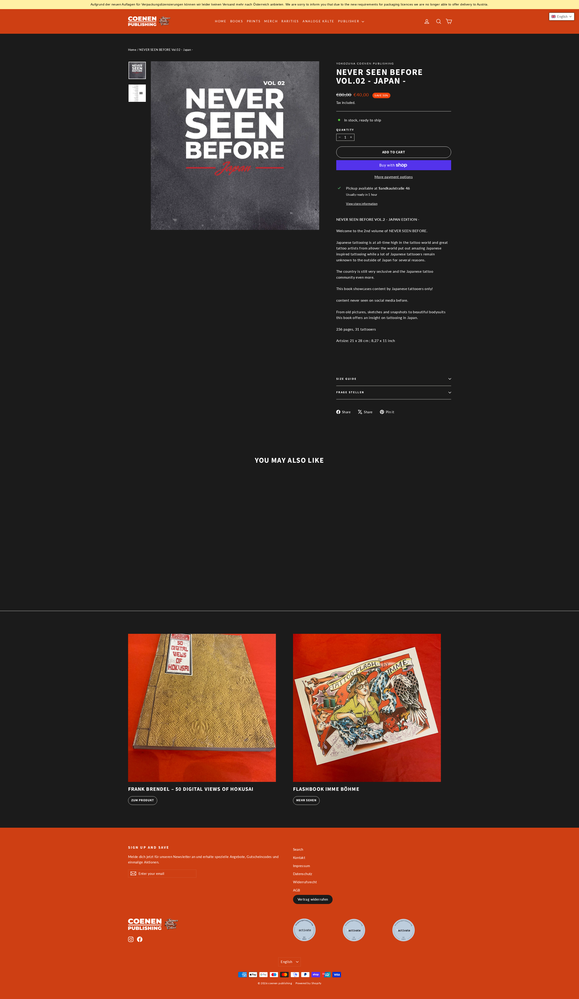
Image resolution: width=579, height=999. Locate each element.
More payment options (393, 177)
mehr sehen (306, 800)
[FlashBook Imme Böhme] (367, 708)
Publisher (349, 21)
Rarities (290, 21)
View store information (361, 203)
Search (298, 849)
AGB (296, 890)
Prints (254, 21)
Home (220, 21)
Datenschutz (302, 874)
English (286, 962)
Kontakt (299, 857)
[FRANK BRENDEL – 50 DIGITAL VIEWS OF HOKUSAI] (202, 708)
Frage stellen (350, 392)
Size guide (346, 379)
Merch (271, 21)
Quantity (345, 129)
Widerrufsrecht (305, 882)
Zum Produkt (142, 800)
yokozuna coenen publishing (365, 63)
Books (236, 21)
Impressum (301, 866)
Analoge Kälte (318, 21)
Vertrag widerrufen (313, 899)
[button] (561, 16)
